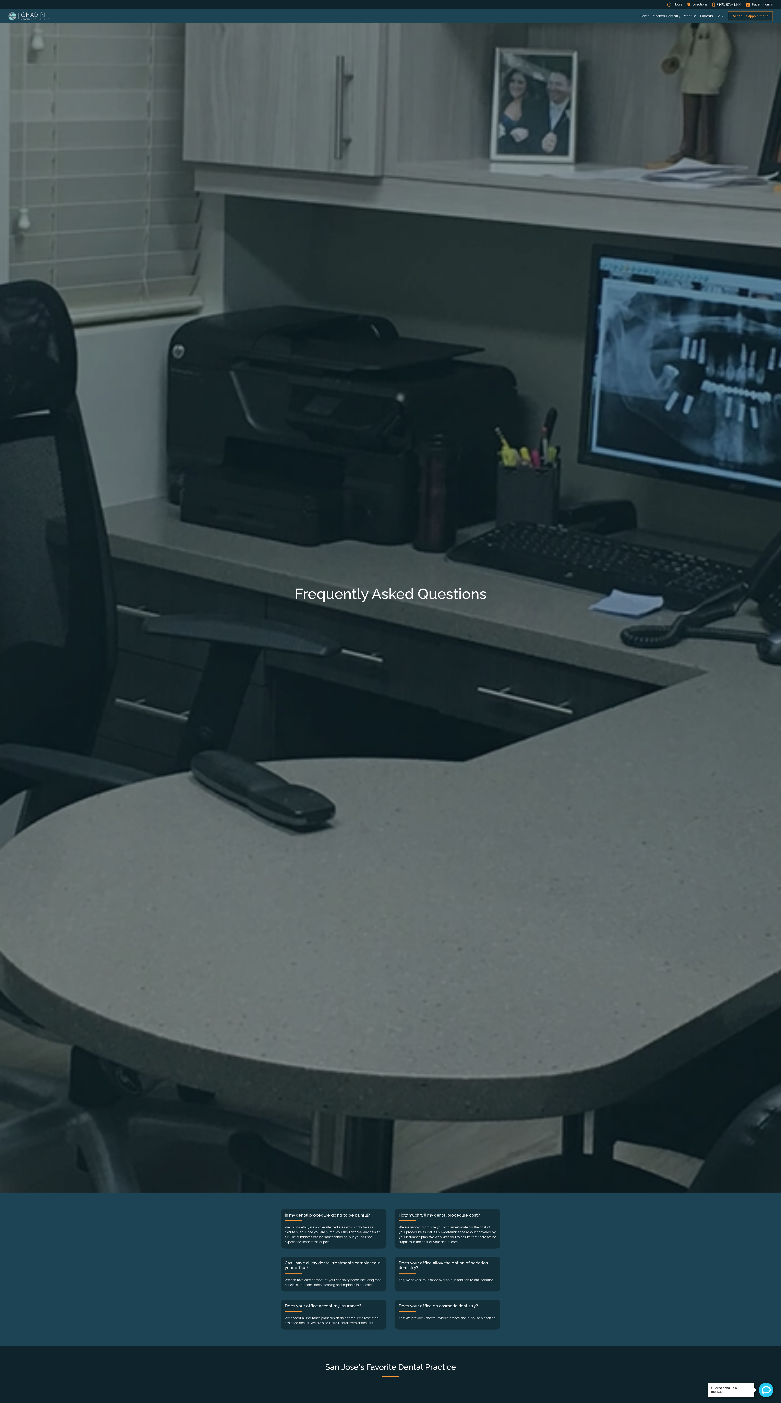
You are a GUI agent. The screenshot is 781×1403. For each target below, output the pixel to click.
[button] (666, 16)
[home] (28, 16)
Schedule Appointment (750, 16)
